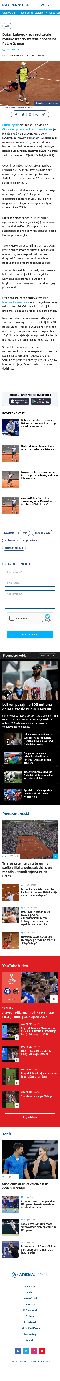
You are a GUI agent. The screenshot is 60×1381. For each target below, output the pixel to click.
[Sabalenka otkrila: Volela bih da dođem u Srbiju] (30, 1159)
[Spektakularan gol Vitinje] (10, 1099)
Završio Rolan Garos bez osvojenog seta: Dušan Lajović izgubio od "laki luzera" (39, 501)
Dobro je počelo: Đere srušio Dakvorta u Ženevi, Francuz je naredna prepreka (38, 423)
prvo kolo (31, 540)
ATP (7, 26)
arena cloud (30, 1298)
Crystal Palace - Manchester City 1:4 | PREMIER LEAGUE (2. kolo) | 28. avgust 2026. (39, 1031)
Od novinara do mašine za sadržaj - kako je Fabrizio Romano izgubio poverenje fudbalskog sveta (38, 739)
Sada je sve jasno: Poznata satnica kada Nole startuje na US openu (38, 1227)
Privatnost (30, 1322)
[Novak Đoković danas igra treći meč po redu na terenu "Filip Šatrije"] (10, 940)
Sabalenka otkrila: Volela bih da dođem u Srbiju (25, 1186)
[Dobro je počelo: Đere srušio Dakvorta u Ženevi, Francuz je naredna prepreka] (10, 427)
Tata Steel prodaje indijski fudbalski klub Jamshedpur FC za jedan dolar (39, 775)
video (30, 1292)
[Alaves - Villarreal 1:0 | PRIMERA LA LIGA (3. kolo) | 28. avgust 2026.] (30, 987)
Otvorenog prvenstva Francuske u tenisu (27, 129)
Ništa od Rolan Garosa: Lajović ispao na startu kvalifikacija (39, 448)
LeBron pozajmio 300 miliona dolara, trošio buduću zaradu (27, 707)
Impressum (30, 1304)
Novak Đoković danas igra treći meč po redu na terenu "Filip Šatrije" (38, 940)
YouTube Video (15, 965)
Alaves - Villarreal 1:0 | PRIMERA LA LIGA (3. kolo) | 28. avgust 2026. (28, 1015)
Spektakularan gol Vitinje (36, 1096)
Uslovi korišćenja (30, 1328)
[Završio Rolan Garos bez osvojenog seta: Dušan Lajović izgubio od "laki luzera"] (10, 505)
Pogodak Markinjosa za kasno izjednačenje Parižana (39, 1075)
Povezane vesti (14, 413)
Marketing (30, 1334)
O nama (30, 1316)
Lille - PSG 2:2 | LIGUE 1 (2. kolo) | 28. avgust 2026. (36, 1053)
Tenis (24, 533)
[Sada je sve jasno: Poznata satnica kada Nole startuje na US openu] (10, 1227)
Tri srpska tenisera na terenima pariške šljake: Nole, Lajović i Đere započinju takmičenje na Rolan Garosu (27, 870)
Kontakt (30, 1340)
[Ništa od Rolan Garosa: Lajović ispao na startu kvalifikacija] (10, 453)
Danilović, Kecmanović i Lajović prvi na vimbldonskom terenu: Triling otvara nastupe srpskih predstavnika (35, 918)
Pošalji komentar (30, 634)
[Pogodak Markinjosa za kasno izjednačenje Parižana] (10, 1076)
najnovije (30, 1286)
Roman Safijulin (14, 547)
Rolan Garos (11, 540)
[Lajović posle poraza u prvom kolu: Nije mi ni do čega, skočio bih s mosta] (10, 479)
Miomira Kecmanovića (15, 302)
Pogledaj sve (47, 655)
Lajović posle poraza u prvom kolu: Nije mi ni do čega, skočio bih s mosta (39, 475)
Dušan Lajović (11, 125)
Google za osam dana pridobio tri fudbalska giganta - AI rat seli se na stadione (37, 758)
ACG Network (30, 1310)
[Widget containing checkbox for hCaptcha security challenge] (30, 618)
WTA (4, 1176)
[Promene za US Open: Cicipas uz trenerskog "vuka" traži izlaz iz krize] (10, 1249)
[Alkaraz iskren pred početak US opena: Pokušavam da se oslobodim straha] (10, 1204)
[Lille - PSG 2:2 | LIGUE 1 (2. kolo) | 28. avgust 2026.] (10, 1054)
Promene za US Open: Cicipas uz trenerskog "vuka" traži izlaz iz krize (38, 1249)
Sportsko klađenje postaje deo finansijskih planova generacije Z (38, 793)
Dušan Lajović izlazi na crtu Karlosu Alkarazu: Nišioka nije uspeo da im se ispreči (39, 892)
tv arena (17, 1361)
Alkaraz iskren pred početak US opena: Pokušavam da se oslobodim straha (38, 1204)
